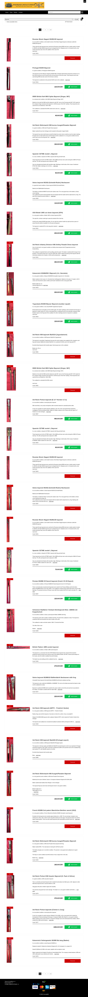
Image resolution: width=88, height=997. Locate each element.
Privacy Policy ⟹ (9, 982)
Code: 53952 (35, 352)
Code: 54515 (35, 53)
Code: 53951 (35, 385)
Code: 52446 (35, 794)
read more (67, 79)
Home (6, 12)
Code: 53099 (35, 757)
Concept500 (46, 994)
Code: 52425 (35, 860)
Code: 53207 (35, 593)
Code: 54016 (35, 316)
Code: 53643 (35, 471)
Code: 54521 (35, 228)
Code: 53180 (35, 630)
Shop (11, 12)
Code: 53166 (35, 661)
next (50, 29)
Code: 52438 (35, 821)
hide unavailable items (12, 21)
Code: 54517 (35, 110)
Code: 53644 (35, 442)
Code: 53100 (35, 724)
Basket (15, 12)
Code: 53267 (35, 503)
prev (37, 29)
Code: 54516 (35, 82)
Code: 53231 (35, 534)
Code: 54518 (35, 168)
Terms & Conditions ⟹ (10, 981)
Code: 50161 (35, 257)
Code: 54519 (35, 139)
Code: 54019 (35, 287)
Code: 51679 (35, 893)
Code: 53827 (35, 414)
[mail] (84, 1)
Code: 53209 (35, 564)
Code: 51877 (35, 922)
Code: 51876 (35, 956)
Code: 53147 (35, 691)
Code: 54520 (35, 198)
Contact (21, 12)
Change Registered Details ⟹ (12, 984)
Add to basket (74, 86)
